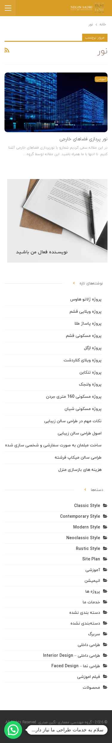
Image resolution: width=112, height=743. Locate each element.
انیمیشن (92, 581)
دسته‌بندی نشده (85, 623)
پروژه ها (92, 591)
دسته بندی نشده (84, 613)
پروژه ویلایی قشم (86, 312)
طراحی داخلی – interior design (71, 656)
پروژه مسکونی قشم (84, 336)
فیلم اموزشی (88, 677)
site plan (91, 559)
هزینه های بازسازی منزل (80, 470)
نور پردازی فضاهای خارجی (83, 139)
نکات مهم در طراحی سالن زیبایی (73, 421)
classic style (87, 506)
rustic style (88, 549)
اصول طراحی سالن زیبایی (80, 433)
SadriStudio (69, 730)
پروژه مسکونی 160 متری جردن (74, 397)
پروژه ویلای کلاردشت (83, 360)
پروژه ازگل (93, 348)
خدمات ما (91, 602)
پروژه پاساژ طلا (88, 323)
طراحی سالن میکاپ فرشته (78, 457)
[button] (13, 730)
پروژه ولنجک (90, 384)
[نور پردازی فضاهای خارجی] (56, 102)
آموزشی (101, 79)
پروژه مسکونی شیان (83, 409)
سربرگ (94, 634)
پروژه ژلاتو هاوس (86, 299)
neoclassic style (83, 538)
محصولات (91, 687)
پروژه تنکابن (90, 372)
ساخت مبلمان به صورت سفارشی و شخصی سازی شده (53, 445)
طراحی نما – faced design (75, 666)
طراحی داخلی (89, 645)
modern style (86, 527)
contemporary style (80, 517)
